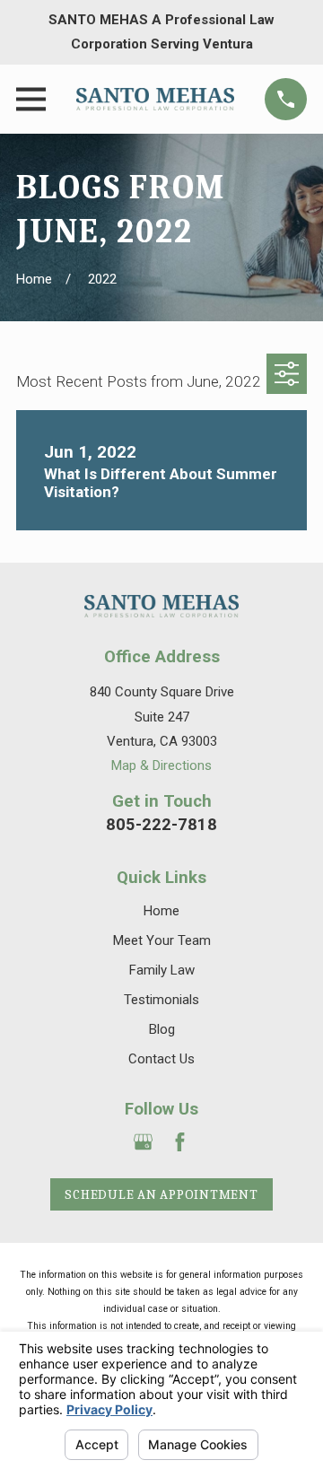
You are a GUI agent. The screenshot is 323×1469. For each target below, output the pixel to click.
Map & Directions (161, 765)
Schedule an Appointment (161, 1194)
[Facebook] (179, 1141)
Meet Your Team (162, 940)
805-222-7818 (161, 824)
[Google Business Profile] (143, 1141)
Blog (162, 1029)
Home (161, 911)
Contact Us (161, 1059)
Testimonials (161, 1000)
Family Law (162, 970)
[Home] (155, 99)
